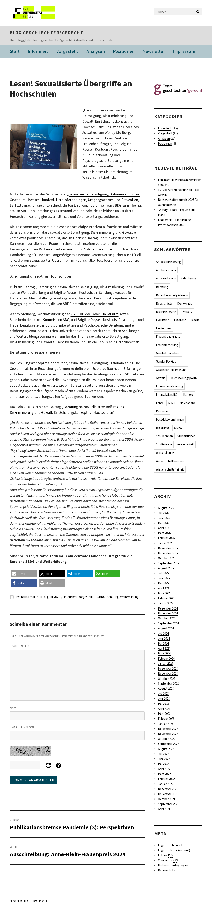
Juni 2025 (164, 578)
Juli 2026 (163, 513)
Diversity (186, 312)
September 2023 (168, 684)
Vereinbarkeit (185, 444)
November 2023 (168, 673)
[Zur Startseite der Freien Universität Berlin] (37, 12)
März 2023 (164, 714)
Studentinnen (186, 436)
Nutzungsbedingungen (173, 865)
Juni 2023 (164, 699)
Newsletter (154, 51)
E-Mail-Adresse (24, 727)
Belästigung (188, 278)
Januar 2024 (165, 664)
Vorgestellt (67, 51)
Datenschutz (166, 870)
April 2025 (164, 588)
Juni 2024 (164, 638)
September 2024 (168, 623)
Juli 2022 (163, 754)
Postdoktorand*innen (170, 419)
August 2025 (166, 568)
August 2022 (166, 749)
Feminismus (163, 328)
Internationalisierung (169, 386)
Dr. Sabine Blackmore (95, 249)
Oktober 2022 (166, 739)
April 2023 (164, 709)
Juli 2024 (163, 633)
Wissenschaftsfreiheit (170, 469)
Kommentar (19, 646)
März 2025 (164, 593)
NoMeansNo (188, 403)
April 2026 (164, 528)
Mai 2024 (163, 643)
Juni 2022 (164, 759)
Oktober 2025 (166, 558)
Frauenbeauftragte (168, 337)
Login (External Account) (174, 850)
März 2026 (164, 533)
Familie (195, 320)
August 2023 (166, 689)
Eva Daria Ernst (25, 597)
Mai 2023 (163, 704)
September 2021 (168, 804)
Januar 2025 (165, 603)
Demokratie (184, 303)
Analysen (95, 51)
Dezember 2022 (168, 729)
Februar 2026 (166, 538)
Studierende (164, 444)
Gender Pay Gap (166, 361)
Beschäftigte (164, 303)
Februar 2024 (166, 659)
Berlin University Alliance (172, 295)
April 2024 (164, 648)
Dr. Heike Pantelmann (55, 249)
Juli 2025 (163, 573)
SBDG (101, 597)
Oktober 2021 (166, 799)
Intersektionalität (167, 395)
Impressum (184, 51)
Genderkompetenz (168, 353)
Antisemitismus (166, 278)
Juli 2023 (163, 694)
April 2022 (164, 769)
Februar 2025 (166, 598)
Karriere (188, 395)
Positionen (124, 51)
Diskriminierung (166, 312)
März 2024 (164, 653)
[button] (24, 573)
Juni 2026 (164, 518)
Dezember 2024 (168, 608)
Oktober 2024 (166, 618)
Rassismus (163, 428)
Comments (168, 860)
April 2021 (164, 809)
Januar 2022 (165, 784)
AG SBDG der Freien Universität (95, 314)
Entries (165, 855)
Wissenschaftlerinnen (170, 461)
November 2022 (168, 734)
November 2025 (168, 553)
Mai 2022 (163, 764)
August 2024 (166, 628)
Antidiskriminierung (168, 262)
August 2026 (166, 508)
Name (15, 708)
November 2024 (168, 613)
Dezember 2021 (168, 789)
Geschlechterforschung (171, 370)
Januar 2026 (165, 543)
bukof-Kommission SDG (51, 319)
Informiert (38, 51)
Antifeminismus (166, 270)
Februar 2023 (166, 719)
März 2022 (164, 774)
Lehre (160, 403)
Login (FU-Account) (170, 845)
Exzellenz (180, 320)
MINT (171, 403)
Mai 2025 (163, 583)
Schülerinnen (164, 436)
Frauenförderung (167, 345)
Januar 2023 (165, 724)
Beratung (112, 597)
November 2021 (168, 794)
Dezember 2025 (168, 548)
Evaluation (162, 320)
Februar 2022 (166, 779)
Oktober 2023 (166, 679)
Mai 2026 (163, 523)
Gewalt (160, 378)
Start (15, 51)
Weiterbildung (129, 597)
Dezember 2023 (168, 668)
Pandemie (162, 411)
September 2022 (168, 744)
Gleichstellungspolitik (183, 378)
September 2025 (168, 563)
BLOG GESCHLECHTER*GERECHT (46, 33)
